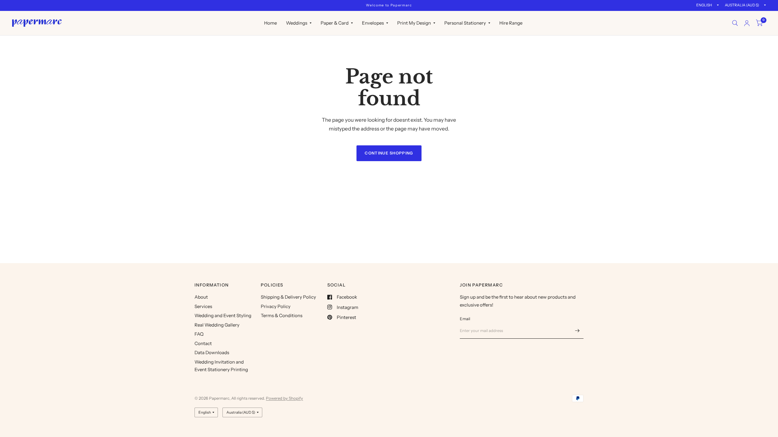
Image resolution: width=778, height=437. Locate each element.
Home (270, 23)
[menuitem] (270, 23)
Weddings (296, 23)
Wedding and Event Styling (222, 315)
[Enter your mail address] (577, 331)
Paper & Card (335, 23)
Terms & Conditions (281, 315)
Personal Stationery (465, 23)
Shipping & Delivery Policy (288, 297)
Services (203, 306)
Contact (203, 343)
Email (465, 318)
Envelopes (373, 23)
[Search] (735, 23)
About (201, 297)
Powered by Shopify (284, 398)
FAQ (199, 334)
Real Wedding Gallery (216, 325)
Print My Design (414, 23)
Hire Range (510, 23)
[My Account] (747, 23)
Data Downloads (211, 352)
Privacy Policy (276, 306)
